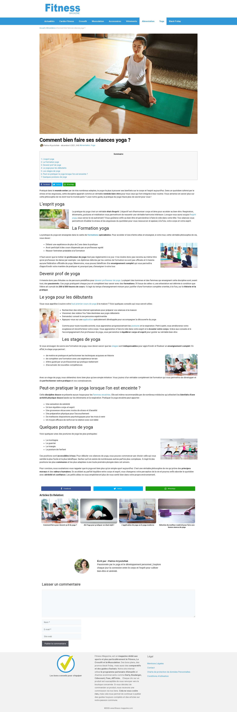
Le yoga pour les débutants (53, 168)
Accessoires (115, 21)
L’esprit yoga (47, 159)
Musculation (98, 21)
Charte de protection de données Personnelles (168, 672)
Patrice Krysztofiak (118, 561)
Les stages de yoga (50, 171)
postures (135, 326)
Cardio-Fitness (66, 21)
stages (115, 346)
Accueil (42, 28)
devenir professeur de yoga (107, 280)
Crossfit (83, 21)
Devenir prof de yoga (51, 165)
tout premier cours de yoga (84, 304)
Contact (151, 667)
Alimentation (148, 21)
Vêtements (131, 21)
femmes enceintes (101, 394)
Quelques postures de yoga (54, 177)
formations (93, 235)
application (88, 319)
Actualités (49, 21)
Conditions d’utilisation (158, 676)
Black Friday (175, 21)
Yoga (161, 21)
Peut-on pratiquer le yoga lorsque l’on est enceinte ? (64, 174)
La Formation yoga (50, 162)
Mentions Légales (155, 663)
